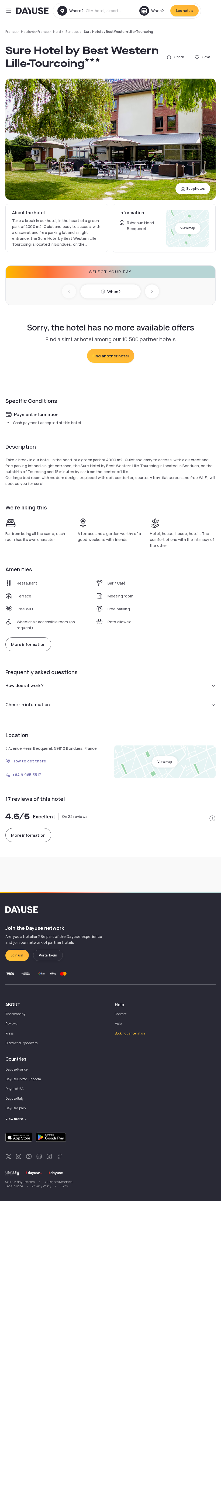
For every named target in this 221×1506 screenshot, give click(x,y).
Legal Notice (14, 1186)
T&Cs (64, 1186)
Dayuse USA (14, 1088)
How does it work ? (24, 685)
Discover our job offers (21, 1043)
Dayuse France (16, 1069)
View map (187, 228)
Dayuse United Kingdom (23, 1079)
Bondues (72, 31)
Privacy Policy (41, 1186)
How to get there (29, 760)
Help (118, 1023)
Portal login (48, 955)
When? (113, 291)
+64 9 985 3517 (26, 774)
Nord (57, 31)
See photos (195, 188)
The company (15, 1014)
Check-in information (27, 705)
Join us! (17, 955)
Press (9, 1033)
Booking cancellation (130, 1033)
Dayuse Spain (15, 1108)
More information (28, 644)
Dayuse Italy (14, 1098)
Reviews (11, 1023)
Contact (120, 1014)
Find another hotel (110, 356)
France (10, 31)
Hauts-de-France (35, 31)
